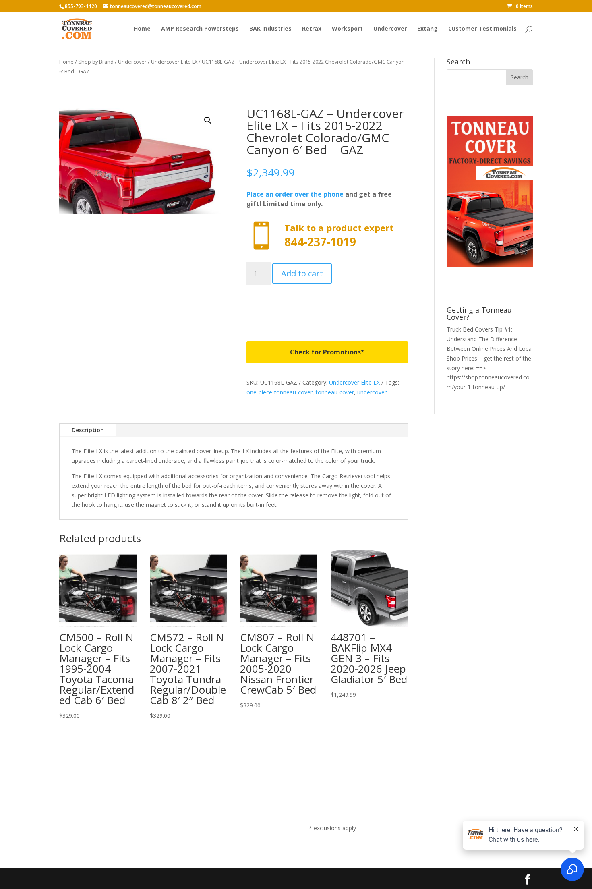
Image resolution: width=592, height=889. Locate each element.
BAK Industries (270, 29)
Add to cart (302, 273)
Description (88, 430)
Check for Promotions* (327, 352)
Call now (327, 236)
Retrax (311, 29)
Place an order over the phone (295, 194)
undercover (372, 392)
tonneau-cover (335, 392)
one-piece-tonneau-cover (279, 392)
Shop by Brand (96, 61)
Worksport (347, 29)
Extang (427, 29)
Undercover (390, 29)
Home (142, 29)
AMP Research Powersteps (200, 29)
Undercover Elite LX (174, 61)
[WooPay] (327, 307)
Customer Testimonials (482, 29)
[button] (208, 120)
